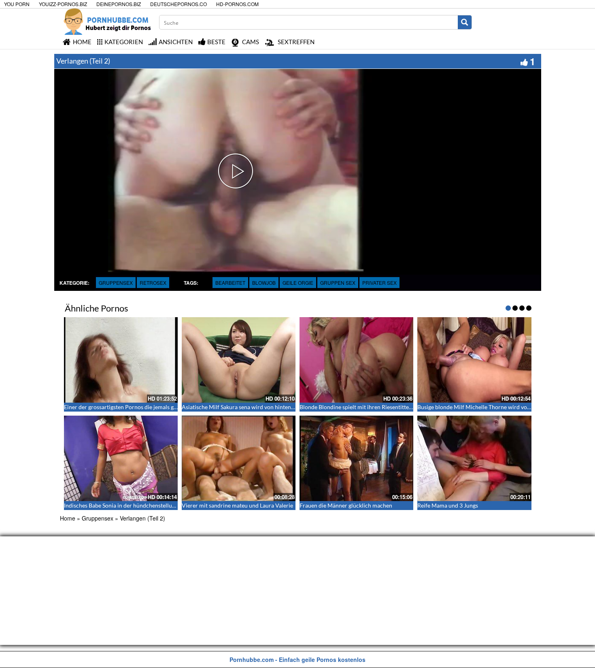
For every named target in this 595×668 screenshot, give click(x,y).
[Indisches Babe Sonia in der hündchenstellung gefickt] (121, 458)
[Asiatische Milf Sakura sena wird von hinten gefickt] (238, 360)
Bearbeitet (230, 282)
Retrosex (153, 282)
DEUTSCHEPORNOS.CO (178, 4)
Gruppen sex (337, 282)
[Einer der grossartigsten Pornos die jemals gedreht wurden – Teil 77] (121, 360)
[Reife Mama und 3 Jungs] (474, 458)
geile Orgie (298, 282)
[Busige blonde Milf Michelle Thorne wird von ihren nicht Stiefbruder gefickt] (474, 360)
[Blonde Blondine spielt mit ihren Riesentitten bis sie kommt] (356, 360)
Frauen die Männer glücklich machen (346, 505)
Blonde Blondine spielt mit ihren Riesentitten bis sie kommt (374, 406)
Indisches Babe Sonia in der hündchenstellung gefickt (130, 505)
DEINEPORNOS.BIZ (118, 4)
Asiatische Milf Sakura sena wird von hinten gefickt (245, 406)
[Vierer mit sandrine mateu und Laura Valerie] (238, 458)
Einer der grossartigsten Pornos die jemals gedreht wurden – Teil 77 (148, 406)
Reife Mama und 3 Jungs (447, 505)
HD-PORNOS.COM (237, 4)
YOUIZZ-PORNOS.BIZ (63, 4)
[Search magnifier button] (465, 22)
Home (67, 518)
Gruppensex (116, 282)
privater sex (379, 282)
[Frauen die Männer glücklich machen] (356, 458)
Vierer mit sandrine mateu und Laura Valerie (237, 505)
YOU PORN (17, 4)
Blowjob (264, 282)
